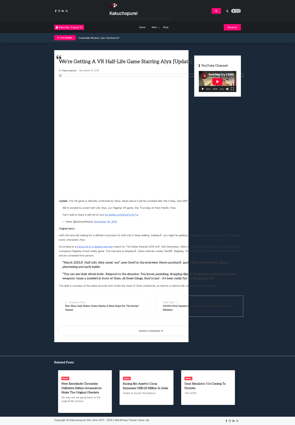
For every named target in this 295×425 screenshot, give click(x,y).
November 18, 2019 (105, 221)
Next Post (168, 302)
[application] (217, 81)
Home (142, 27)
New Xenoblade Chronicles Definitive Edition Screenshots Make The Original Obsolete (81, 388)
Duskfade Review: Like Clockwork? (99, 37)
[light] (231, 10)
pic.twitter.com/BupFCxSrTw (121, 214)
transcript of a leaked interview (95, 246)
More (154, 27)
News (65, 378)
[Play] (202, 88)
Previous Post (77, 302)
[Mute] (227, 88)
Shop (166, 27)
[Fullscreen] (232, 88)
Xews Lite (143, 420)
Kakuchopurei (124, 13)
